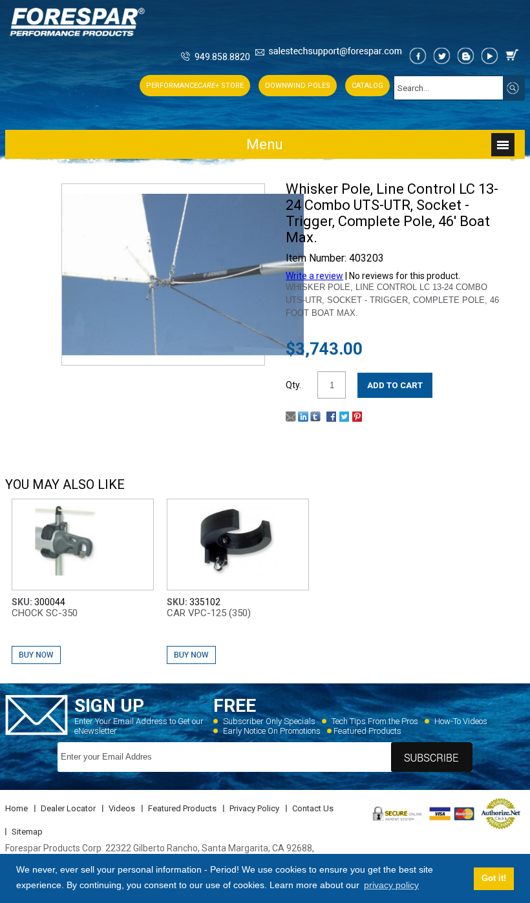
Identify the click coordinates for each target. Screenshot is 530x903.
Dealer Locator (68, 808)
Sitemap (27, 831)
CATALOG (367, 85)
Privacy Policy (254, 808)
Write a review (314, 276)
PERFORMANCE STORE (195, 85)
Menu (264, 144)
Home (16, 808)
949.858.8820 (222, 57)
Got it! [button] (494, 878)
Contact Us (313, 808)
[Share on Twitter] (344, 418)
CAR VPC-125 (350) (209, 613)
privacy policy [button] (391, 885)
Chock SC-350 (45, 613)
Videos (122, 808)
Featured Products (367, 731)
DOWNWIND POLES (297, 85)
